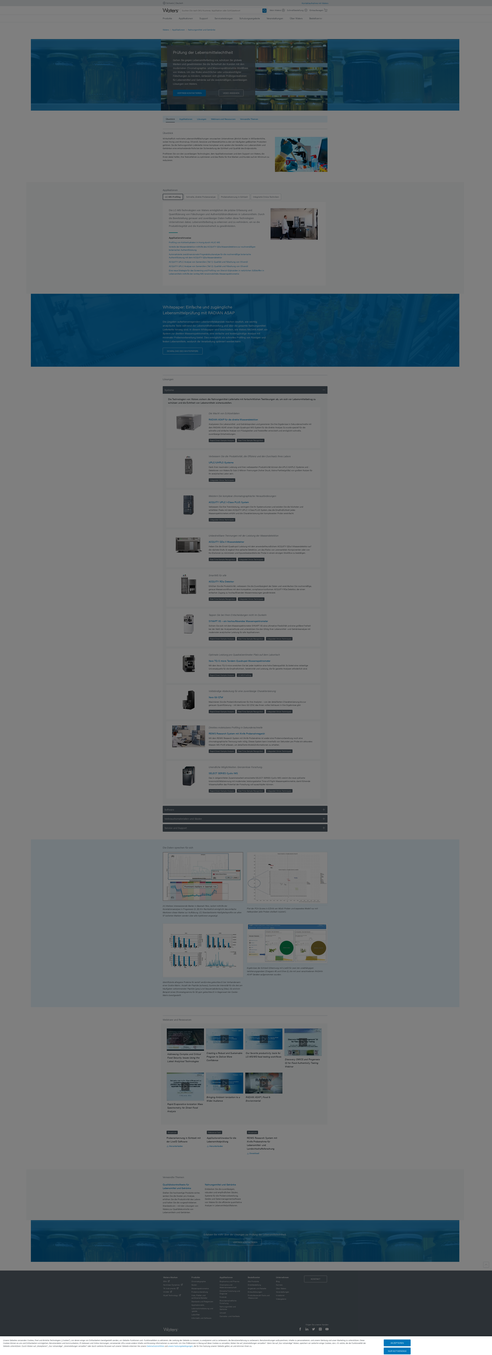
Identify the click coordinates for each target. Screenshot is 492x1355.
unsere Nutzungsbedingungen (180, 1346)
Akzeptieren (397, 1342)
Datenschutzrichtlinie (155, 1346)
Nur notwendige (397, 1350)
